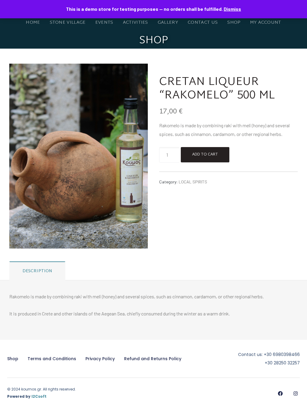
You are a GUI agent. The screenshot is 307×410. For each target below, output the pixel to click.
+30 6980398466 (282, 354)
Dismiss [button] (232, 9)
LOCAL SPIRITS (193, 181)
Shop (12, 359)
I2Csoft (38, 396)
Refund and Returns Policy (152, 359)
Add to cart (205, 154)
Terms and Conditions (52, 359)
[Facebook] (280, 393)
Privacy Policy (100, 359)
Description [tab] (37, 271)
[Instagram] (295, 393)
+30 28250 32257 (282, 363)
